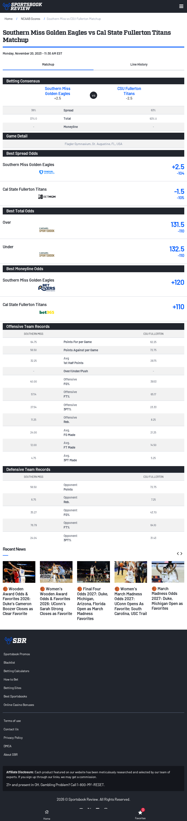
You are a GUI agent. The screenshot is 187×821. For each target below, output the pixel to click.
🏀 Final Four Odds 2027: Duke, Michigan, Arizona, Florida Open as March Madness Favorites (92, 603)
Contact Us (11, 729)
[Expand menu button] (181, 6)
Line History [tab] (139, 64)
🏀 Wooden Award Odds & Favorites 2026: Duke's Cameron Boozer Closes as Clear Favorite (18, 601)
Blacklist (9, 662)
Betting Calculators (16, 671)
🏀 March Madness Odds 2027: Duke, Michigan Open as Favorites (167, 598)
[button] (48, 64)
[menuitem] (93, 654)
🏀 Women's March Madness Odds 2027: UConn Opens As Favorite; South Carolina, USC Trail (130, 601)
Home (9, 19)
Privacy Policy (13, 737)
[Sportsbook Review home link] (15, 640)
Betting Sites (12, 688)
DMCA (7, 746)
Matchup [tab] (48, 64)
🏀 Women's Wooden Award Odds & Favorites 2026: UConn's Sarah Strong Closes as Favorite (56, 601)
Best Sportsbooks (15, 696)
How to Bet (11, 679)
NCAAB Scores (30, 19)
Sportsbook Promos (17, 654)
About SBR (11, 754)
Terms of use (12, 721)
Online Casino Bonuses (19, 705)
